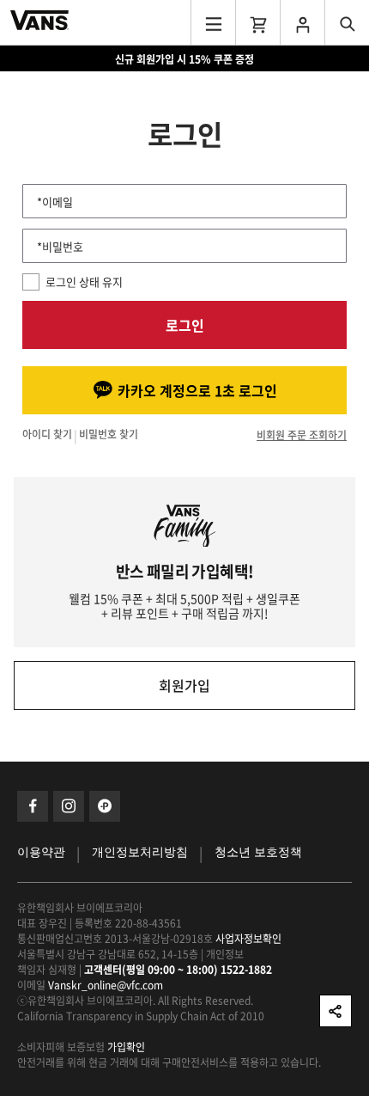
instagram (68, 806)
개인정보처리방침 (140, 852)
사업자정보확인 (248, 938)
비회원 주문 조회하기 (302, 435)
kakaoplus (104, 806)
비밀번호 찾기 (108, 435)
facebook (32, 806)
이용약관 (41, 852)
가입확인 (126, 1047)
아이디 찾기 (47, 435)
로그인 (185, 325)
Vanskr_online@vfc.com (105, 985)
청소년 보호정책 (258, 852)
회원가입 (184, 685)
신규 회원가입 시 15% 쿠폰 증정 (184, 59)
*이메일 (55, 201)
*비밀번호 (60, 246)
